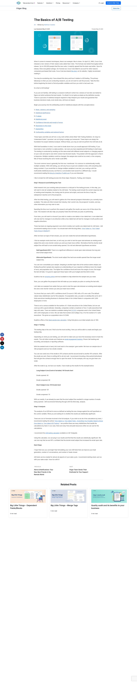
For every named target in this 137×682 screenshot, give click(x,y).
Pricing (58, 3)
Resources (66, 3)
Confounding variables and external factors (50, 132)
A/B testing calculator (52, 433)
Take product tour (28, 3)
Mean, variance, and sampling (45, 109)
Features (40, 3)
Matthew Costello (49, 25)
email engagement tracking (73, 339)
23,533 (73, 310)
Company (76, 3)
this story (74, 71)
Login (102, 3)
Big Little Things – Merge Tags (64, 505)
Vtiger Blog (21, 8)
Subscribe (116, 8)
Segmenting (39, 129)
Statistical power (41, 119)
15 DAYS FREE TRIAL (113, 3)
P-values (38, 116)
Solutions (49, 3)
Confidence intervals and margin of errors (49, 122)
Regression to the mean (43, 126)
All (35, 25)
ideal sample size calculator (58, 320)
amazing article (50, 276)
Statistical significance (43, 113)
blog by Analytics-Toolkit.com (60, 173)
